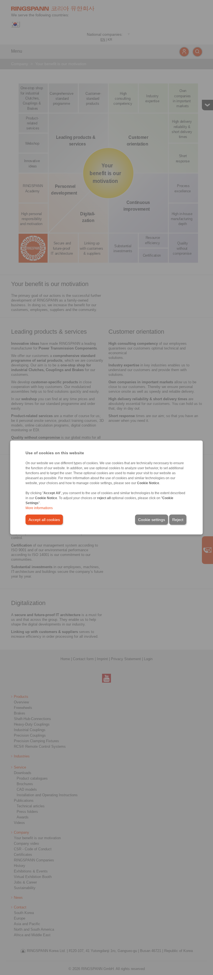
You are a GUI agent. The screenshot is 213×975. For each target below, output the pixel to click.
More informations (39, 508)
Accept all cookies (44, 519)
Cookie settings (151, 519)
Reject (177, 519)
